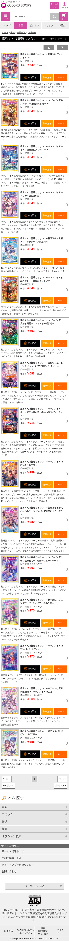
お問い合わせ (9, 871)
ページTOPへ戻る (35, 886)
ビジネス (34, 25)
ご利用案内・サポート (14, 858)
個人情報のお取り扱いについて (25, 931)
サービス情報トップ (13, 851)
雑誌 (62, 25)
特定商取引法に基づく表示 (43, 931)
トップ (7, 25)
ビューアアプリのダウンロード (19, 864)
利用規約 (8, 931)
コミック (48, 25)
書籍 (20, 25)
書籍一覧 (21, 32)
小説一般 (32, 32)
